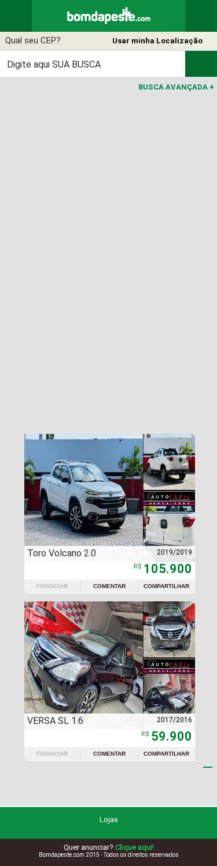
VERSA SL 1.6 (55, 720)
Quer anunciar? (109, 847)
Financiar (52, 586)
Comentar (109, 586)
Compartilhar (166, 586)
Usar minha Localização (157, 40)
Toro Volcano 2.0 (61, 553)
